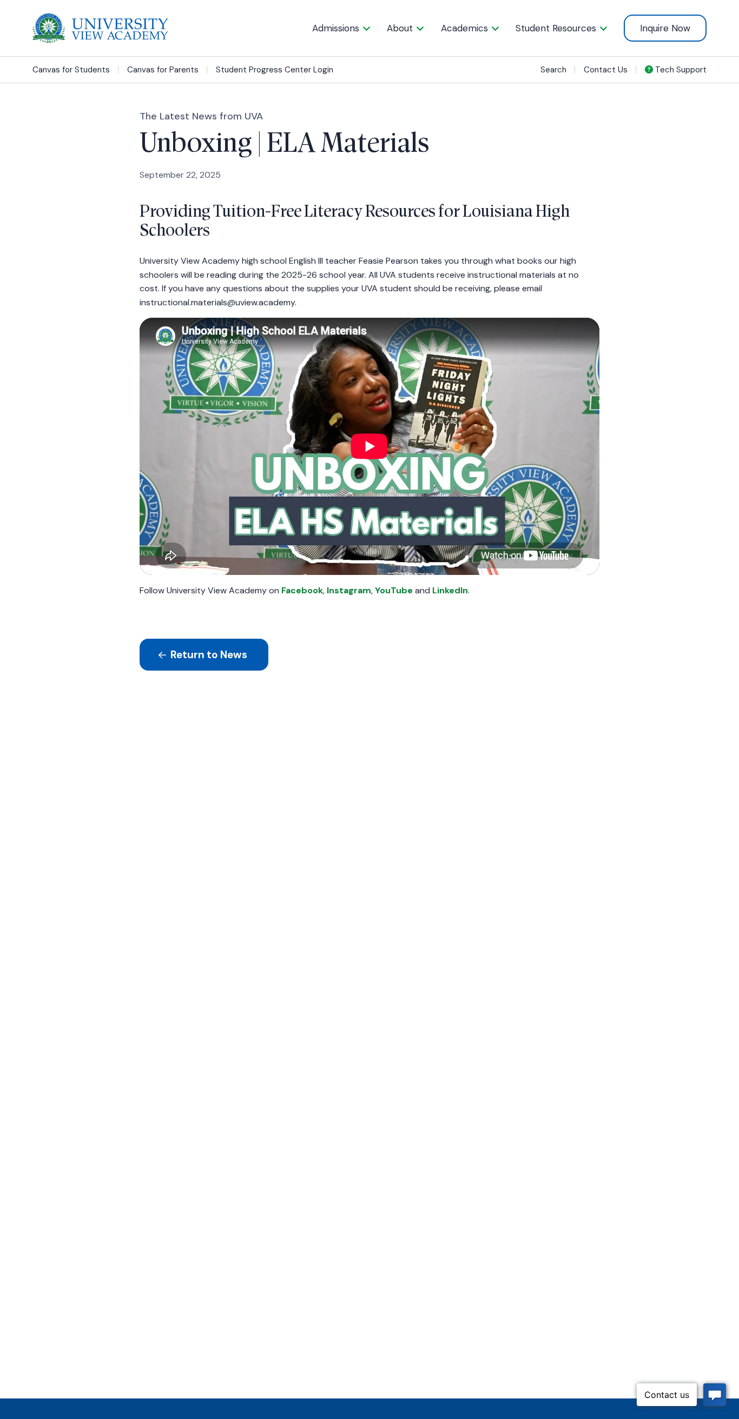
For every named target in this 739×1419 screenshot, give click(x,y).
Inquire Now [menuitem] (665, 28)
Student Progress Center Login (274, 70)
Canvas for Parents (163, 70)
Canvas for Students (71, 70)
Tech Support (680, 69)
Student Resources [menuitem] (556, 28)
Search (553, 69)
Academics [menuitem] (464, 28)
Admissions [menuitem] (335, 28)
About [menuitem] (400, 28)
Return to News (207, 654)
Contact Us (606, 69)
